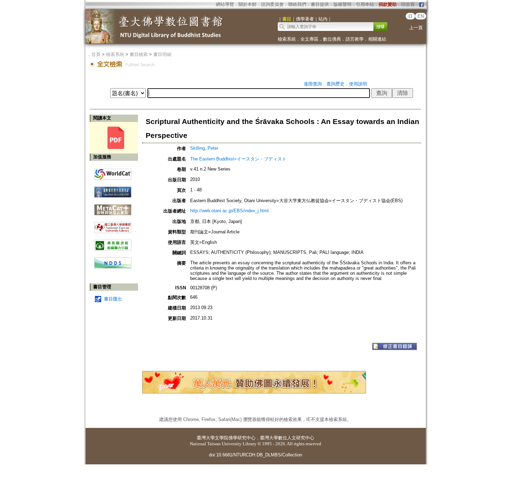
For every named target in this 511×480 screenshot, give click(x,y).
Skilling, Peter (204, 148)
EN (420, 16)
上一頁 (416, 27)
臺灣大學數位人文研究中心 (287, 437)
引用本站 (365, 4)
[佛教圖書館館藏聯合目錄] (112, 242)
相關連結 (377, 39)
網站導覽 (225, 4)
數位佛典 (332, 39)
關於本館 (247, 4)
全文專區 (309, 39)
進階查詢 (313, 83)
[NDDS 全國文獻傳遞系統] (112, 267)
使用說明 (358, 83)
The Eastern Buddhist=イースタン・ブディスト (238, 159)
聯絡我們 (297, 4)
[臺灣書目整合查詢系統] (112, 189)
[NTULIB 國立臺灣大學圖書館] (112, 225)
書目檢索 (139, 54)
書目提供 (320, 4)
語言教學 (355, 39)
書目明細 (162, 54)
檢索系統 (287, 39)
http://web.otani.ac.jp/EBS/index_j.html (229, 210)
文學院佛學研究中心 (235, 437)
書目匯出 (113, 298)
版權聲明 (342, 4)
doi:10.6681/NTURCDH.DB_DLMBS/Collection (255, 454)
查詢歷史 (335, 83)
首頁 (95, 54)
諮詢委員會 (272, 4)
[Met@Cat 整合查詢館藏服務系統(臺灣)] (112, 207)
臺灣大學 (206, 437)
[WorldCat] (112, 172)
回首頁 (408, 4)
